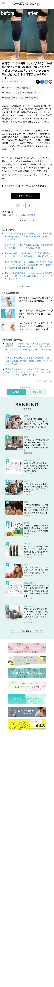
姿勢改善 (19, 98)
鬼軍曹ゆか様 (24, 88)
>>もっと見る (44, 381)
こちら (26, 175)
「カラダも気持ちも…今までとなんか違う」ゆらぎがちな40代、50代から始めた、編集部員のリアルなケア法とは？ (28, 361)
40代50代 (33, 98)
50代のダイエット (32, 93)
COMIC (37, 392)
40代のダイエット (12, 93)
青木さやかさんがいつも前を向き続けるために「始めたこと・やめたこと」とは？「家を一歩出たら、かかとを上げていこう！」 (28, 372)
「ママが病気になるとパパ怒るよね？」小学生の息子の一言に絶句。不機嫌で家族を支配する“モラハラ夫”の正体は (29, 236)
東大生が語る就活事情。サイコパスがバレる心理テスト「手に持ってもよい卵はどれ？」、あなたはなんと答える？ (29, 276)
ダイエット (9, 88)
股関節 (7, 98)
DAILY (16, 392)
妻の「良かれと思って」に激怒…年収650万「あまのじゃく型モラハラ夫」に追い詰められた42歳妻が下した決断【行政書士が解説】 (29, 265)
